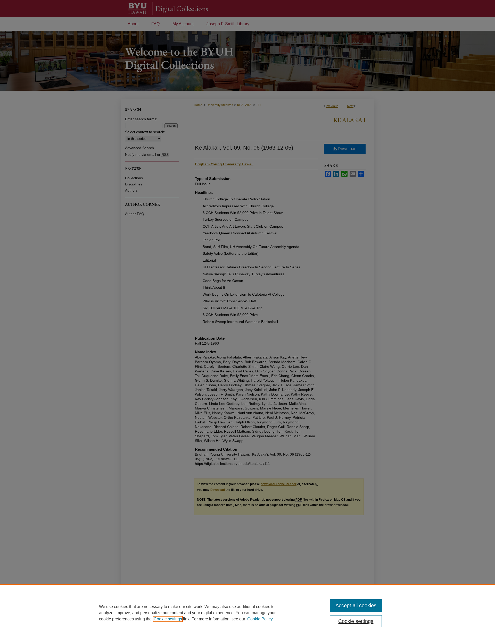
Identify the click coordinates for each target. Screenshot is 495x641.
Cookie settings (168, 619)
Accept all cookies (355, 605)
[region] (247, 612)
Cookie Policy (260, 619)
